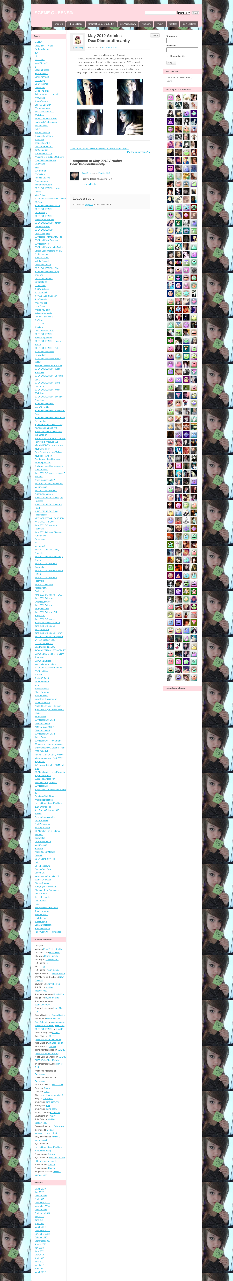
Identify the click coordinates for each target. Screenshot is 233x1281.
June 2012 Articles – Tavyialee (49, 636)
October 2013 (41, 1237)
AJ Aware (39, 848)
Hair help (39, 476)
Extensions (40, 539)
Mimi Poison (40, 195)
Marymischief (41, 845)
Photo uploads (75, 24)
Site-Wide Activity (128, 24)
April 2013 (39, 1258)
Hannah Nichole (42, 132)
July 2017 (39, 1192)
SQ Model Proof (42, 244)
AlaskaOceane (41, 101)
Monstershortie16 (43, 841)
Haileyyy (39, 904)
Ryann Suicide (41, 73)
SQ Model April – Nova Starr (48, 741)
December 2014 (42, 1202)
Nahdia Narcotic (42, 261)
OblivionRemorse (43, 264)
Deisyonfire (40, 838)
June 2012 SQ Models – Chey (48, 633)
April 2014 (39, 1223)
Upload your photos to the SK (48, 251)
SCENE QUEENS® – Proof (47, 205)
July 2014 (39, 1216)
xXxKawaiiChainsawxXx (46, 122)
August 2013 (40, 1244)
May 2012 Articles (109, 47)
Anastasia (39, 139)
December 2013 (42, 1230)
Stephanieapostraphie (45, 817)
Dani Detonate (41, 1022)
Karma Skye (40, 536)
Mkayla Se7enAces (44, 278)
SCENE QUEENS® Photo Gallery (50, 199)
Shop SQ (59, 24)
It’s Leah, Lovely (42, 897)
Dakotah (38, 855)
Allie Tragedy (41, 299)
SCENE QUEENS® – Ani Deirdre (50, 410)
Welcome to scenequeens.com (49, 744)
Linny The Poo (41, 84)
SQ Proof (39, 675)
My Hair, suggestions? (45, 640)
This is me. (40, 59)
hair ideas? (40, 546)
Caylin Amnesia (42, 77)
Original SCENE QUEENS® (101, 24)
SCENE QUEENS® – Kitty (47, 348)
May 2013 (39, 1255)
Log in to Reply (89, 184)
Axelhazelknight (42, 49)
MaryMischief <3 (42, 702)
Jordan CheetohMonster (46, 119)
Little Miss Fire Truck (44, 331)
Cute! (37, 129)
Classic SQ (40, 87)
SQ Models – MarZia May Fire (48, 237)
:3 (35, 66)
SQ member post (42, 108)
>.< (36, 543)
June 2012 (40, 1262)
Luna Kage (40, 80)
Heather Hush (41, 125)
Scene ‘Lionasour (43, 880)
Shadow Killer (41, 695)
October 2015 (41, 1195)
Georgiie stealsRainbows (46, 907)
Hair (37, 862)
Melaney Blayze (42, 91)
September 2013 (42, 1241)
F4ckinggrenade (42, 827)
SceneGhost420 (42, 143)
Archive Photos (42, 689)
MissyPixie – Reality (44, 46)
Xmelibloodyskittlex (44, 800)
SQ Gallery (40, 174)
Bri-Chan (39, 320)
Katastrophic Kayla (43, 313)
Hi (36, 56)
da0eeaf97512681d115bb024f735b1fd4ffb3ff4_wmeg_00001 (63, 650)
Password (171, 45)
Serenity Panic (41, 914)
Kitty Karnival (41, 292)
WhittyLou (39, 115)
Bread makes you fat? (45, 480)
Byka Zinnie (86, 173)
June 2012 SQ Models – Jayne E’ (50, 473)
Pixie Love (39, 324)
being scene (40, 716)
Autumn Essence (42, 928)
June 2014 (40, 1220)
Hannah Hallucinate (44, 317)
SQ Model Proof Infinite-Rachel (49, 247)
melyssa (38, 1133)
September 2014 (42, 1213)
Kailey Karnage (42, 911)
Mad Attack (40, 164)
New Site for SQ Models (46, 782)
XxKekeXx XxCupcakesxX (47, 876)
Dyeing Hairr (40, 591)
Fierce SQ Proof (42, 682)
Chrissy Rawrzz (42, 883)
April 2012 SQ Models (45, 852)
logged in (89, 204)
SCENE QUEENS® (54, 12)
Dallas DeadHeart (43, 925)
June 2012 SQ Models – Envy (48, 595)
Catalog (51, 1164)
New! (37, 167)
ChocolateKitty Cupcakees (47, 890)
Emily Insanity (41, 918)
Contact (173, 24)
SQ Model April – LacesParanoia (50, 772)
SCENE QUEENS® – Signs (47, 268)
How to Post (54, 952)
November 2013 (42, 1234)
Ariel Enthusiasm (42, 824)
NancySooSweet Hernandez (48, 932)
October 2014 (41, 1209)
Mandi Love (40, 285)
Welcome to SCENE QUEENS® (49, 157)
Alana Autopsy (41, 181)
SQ (36, 52)
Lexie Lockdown (42, 866)
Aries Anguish (41, 303)
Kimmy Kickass (42, 289)
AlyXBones (40, 98)
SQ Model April (41, 786)
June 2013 (40, 1251)
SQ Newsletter (189, 24)
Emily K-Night (41, 921)
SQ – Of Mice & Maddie (45, 160)
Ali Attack (39, 327)
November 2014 (42, 1206)
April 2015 (39, 1199)
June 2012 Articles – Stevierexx (49, 532)
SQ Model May (41, 671)
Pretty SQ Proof (42, 678)
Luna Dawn (40, 306)
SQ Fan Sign (40, 171)
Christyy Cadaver (43, 105)
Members (146, 24)
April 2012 (39, 1269)
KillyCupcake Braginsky (46, 296)
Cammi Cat (40, 873)
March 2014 (40, 1227)
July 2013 (39, 1248)
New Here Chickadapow (46, 699)
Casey (38, 414)
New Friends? (41, 63)
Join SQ (59, 1029)
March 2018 (40, 1189)
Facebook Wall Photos (45, 796)
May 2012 (39, 1265)
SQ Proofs (39, 202)
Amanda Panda (42, 257)
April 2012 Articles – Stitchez (48, 706)
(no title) (38, 42)
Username (171, 36)
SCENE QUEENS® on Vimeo (48, 668)
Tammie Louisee (42, 178)
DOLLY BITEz (41, 901)
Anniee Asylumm (42, 310)
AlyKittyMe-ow (41, 254)
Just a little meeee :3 (44, 112)
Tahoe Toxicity (41, 820)
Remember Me (177, 56)
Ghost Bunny (41, 894)
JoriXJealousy (41, 150)
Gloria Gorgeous (42, 692)
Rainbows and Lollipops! (46, 94)
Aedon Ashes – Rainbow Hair (48, 365)
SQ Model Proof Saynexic (46, 240)
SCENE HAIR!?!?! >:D (45, 859)
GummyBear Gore (43, 869)
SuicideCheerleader (44, 136)
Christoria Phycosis (44, 146)
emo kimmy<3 (52, 1102)
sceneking (79, 47)
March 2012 (40, 1272)
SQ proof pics (41, 282)
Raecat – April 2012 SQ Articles (49, 755)
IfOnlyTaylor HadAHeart (45, 887)
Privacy (160, 24)
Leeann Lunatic (42, 70)
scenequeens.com (43, 153)
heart (37, 685)
